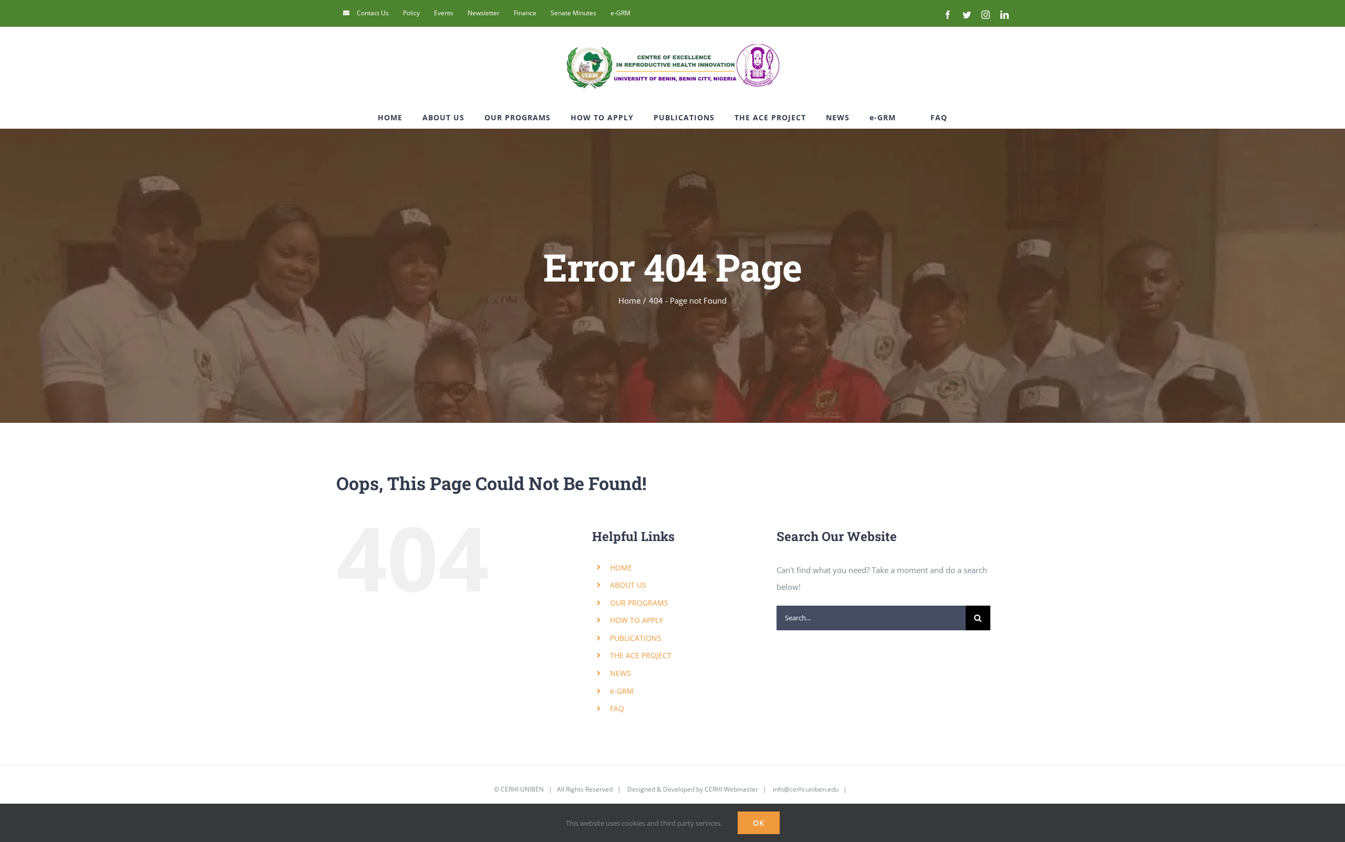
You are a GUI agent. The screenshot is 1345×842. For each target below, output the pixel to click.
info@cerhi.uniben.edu (806, 789)
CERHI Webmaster (731, 789)
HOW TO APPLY (636, 620)
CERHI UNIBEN (522, 789)
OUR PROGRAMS (639, 603)
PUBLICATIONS (635, 638)
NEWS (620, 673)
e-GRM (622, 691)
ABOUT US (628, 585)
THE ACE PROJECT (640, 655)
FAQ (617, 708)
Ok (758, 823)
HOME (621, 568)
